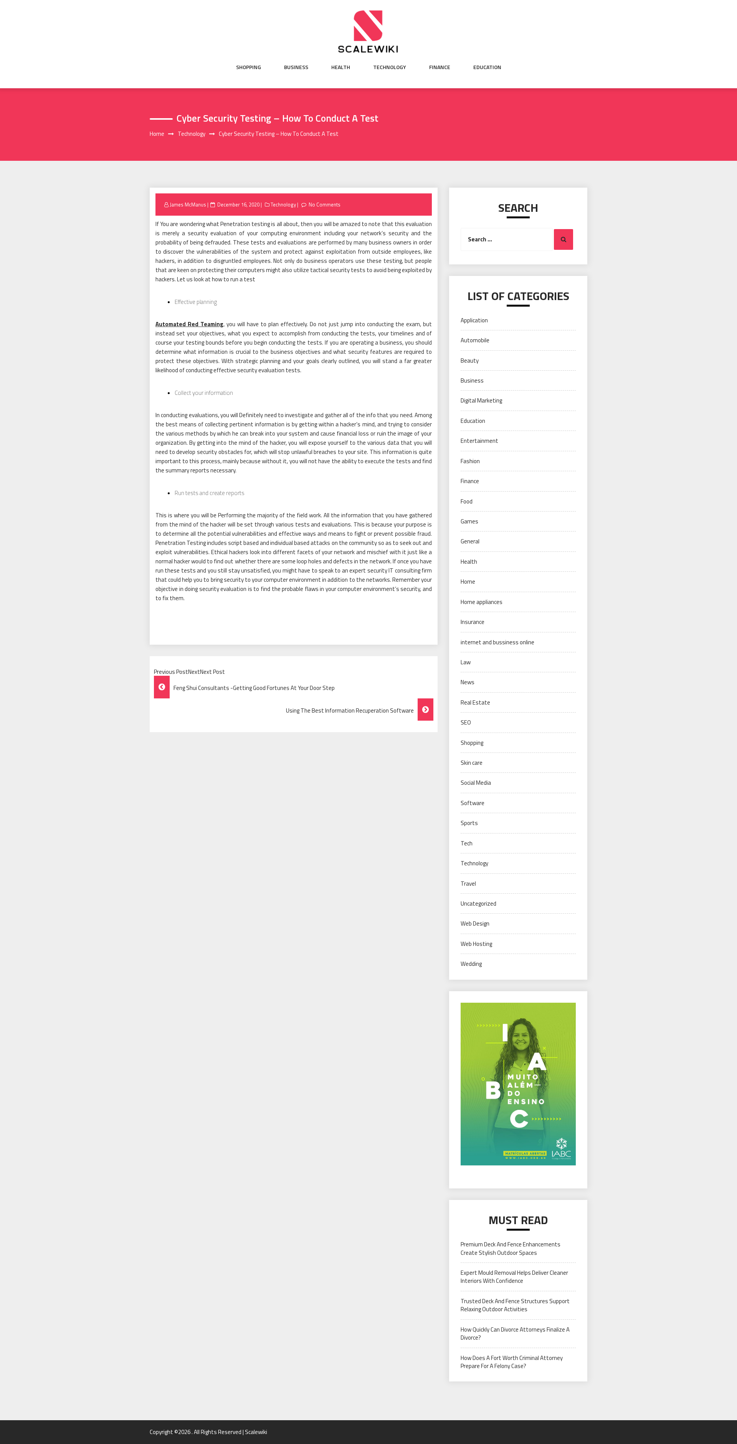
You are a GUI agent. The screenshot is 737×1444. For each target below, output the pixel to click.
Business (296, 67)
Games (469, 521)
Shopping (248, 67)
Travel (468, 883)
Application (474, 320)
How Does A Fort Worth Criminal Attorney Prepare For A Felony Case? (512, 1361)
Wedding (471, 963)
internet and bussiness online (497, 642)
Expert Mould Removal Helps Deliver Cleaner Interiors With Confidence (514, 1276)
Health (340, 67)
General (470, 541)
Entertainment (479, 440)
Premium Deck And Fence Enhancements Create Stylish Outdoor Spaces (510, 1248)
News (467, 682)
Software (472, 803)
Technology (389, 67)
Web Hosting (476, 943)
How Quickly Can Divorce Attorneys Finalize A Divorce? (515, 1333)
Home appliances (481, 601)
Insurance (472, 621)
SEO (466, 722)
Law (466, 662)
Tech (467, 843)
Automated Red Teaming (189, 324)
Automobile (475, 340)
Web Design (475, 923)
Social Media (476, 782)
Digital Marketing (481, 400)
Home (468, 581)
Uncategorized (478, 903)
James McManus (188, 204)
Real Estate (475, 702)
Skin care (472, 762)
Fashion (470, 461)
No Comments (324, 204)
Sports (469, 823)
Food (467, 501)
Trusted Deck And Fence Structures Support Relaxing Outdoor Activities (515, 1305)
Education (487, 67)
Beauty (470, 360)
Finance (439, 67)
